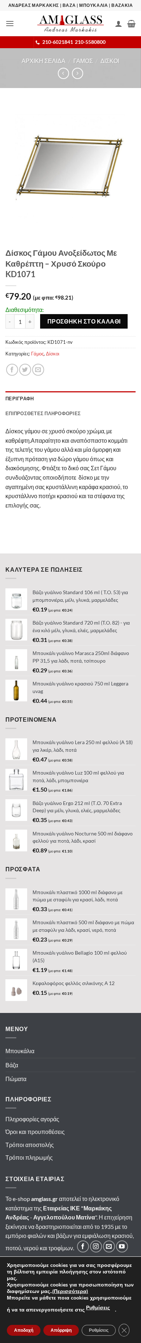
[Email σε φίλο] (38, 370)
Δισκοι (110, 60)
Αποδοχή (23, 1330)
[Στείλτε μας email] (109, 1246)
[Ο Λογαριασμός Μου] (118, 24)
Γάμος (37, 353)
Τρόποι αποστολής (29, 1144)
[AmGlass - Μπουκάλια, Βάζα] (70, 23)
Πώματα (15, 1078)
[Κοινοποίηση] (12, 370)
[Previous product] (77, 73)
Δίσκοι (52, 353)
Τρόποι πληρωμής (29, 1157)
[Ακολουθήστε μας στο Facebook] (83, 1246)
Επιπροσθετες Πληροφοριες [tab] (43, 413)
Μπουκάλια (19, 1050)
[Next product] (63, 73)
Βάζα (11, 1065)
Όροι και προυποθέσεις (35, 1131)
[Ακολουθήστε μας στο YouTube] (122, 1246)
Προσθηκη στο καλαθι (84, 321)
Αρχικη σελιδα (43, 60)
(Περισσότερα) (70, 1291)
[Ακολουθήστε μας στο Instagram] (96, 1246)
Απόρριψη (61, 1330)
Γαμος (83, 60)
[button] (9, 23)
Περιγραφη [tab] (19, 398)
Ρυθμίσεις (98, 1307)
